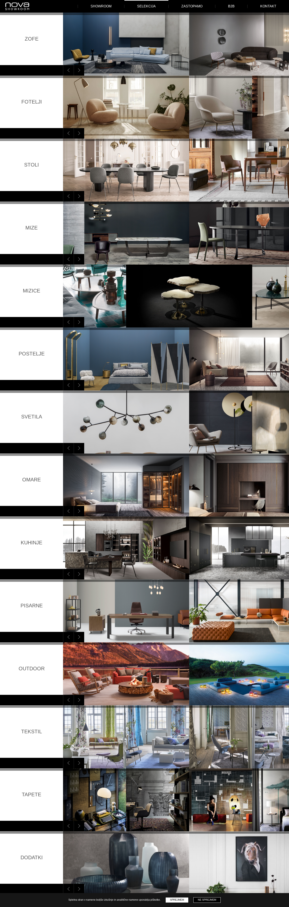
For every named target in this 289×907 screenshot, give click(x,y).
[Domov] (17, 6)
